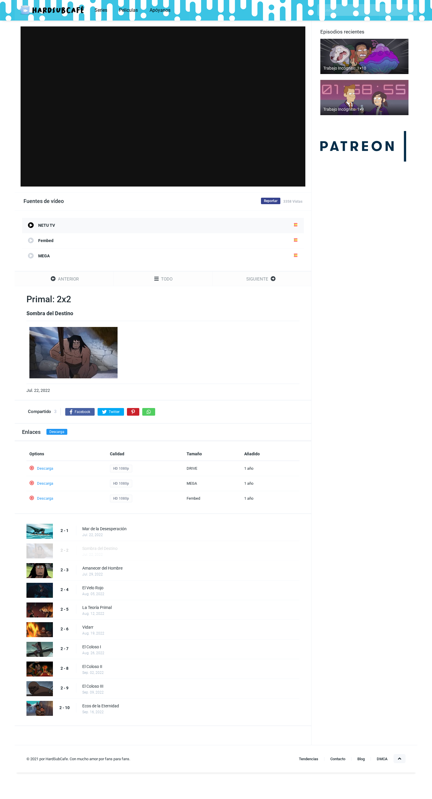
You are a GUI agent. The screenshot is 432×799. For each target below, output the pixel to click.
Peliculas (128, 10)
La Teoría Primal (97, 607)
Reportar (270, 201)
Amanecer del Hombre (102, 568)
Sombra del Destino (100, 548)
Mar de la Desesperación (104, 528)
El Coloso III (92, 686)
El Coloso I (91, 646)
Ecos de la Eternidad (100, 706)
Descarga (56, 432)
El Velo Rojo (92, 587)
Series (101, 10)
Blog (361, 759)
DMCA (382, 759)
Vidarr (87, 627)
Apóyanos (160, 10)
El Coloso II (92, 666)
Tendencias (308, 759)
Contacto (337, 759)
